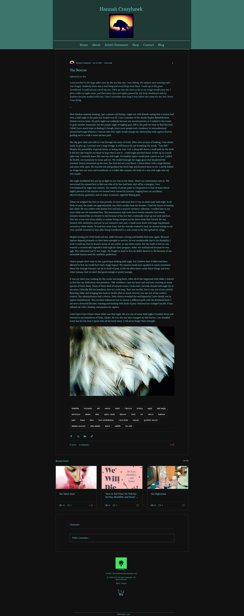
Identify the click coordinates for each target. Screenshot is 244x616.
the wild (128, 426)
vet (141, 414)
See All (185, 460)
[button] (121, 593)
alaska (87, 414)
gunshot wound (151, 420)
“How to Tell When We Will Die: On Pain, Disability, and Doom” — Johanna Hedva (121, 495)
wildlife (117, 426)
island (107, 426)
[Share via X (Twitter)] (78, 436)
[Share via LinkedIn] (85, 436)
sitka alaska (95, 426)
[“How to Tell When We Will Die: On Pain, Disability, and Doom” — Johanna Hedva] (122, 477)
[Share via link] (92, 436)
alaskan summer (79, 426)
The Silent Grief (67, 493)
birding (140, 409)
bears (82, 420)
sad (98, 409)
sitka (97, 414)
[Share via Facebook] (71, 436)
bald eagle (161, 409)
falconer (123, 414)
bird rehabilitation (106, 420)
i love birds (123, 420)
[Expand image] (122, 361)
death (117, 409)
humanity (88, 409)
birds (133, 414)
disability (75, 409)
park (73, 420)
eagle (150, 409)
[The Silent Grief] (76, 477)
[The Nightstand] (167, 477)
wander (136, 420)
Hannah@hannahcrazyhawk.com (124, 574)
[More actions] (172, 63)
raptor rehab (109, 414)
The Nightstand (158, 493)
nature (150, 414)
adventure (76, 414)
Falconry (128, 409)
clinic (92, 420)
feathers (161, 414)
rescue (107, 409)
